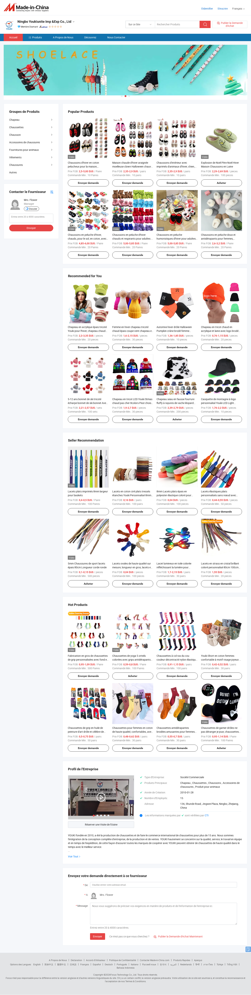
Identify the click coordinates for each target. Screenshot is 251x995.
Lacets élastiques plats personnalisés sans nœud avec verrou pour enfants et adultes (218, 495)
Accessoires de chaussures (24, 142)
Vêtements (15, 157)
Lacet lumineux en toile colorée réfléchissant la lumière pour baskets (174, 567)
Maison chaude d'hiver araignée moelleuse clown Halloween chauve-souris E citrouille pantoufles (132, 166)
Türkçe (220, 964)
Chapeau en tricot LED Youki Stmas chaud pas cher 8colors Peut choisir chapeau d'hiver (132, 403)
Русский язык (149, 964)
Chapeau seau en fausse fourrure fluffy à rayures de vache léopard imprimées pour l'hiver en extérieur (176, 403)
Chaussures (16, 165)
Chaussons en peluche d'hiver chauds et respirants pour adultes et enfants (132, 238)
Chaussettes (16, 127)
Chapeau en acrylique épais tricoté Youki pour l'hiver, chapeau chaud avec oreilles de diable (87, 330)
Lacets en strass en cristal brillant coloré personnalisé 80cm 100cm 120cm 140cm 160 (220, 567)
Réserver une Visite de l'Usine (101, 824)
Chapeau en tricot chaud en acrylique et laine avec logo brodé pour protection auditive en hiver (220, 330)
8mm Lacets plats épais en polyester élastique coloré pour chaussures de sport (174, 495)
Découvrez (90, 37)
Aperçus (198, 960)
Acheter (221, 182)
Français (84, 964)
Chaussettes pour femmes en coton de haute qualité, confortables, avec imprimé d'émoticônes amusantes (132, 731)
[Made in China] (27, 7)
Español (97, 964)
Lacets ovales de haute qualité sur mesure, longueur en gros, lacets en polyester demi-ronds (132, 567)
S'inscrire (223, 8)
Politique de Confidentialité (122, 960)
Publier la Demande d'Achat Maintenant (178, 936)
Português (122, 964)
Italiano (134, 964)
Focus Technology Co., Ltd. (123, 974)
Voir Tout (73, 856)
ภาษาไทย (208, 964)
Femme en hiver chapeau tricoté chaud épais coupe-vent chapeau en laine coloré (132, 330)
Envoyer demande (88, 182)
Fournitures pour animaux (24, 150)
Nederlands (186, 964)
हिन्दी (198, 964)
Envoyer (97, 936)
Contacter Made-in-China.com (154, 960)
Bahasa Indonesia (126, 967)
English (37, 964)
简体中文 (48, 964)
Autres (13, 172)
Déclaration (76, 960)
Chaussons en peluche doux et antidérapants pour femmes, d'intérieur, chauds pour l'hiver (218, 238)
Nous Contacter (116, 37)
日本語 (73, 964)
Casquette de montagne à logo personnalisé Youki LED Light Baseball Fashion (218, 403)
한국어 (163, 964)
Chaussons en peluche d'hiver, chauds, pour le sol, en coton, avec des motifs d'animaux (87, 238)
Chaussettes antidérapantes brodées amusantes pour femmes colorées (176, 731)
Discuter (33, 208)
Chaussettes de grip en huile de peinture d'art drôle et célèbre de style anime (86, 731)
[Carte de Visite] (51, 191)
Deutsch (109, 964)
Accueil (13, 37)
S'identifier (207, 8)
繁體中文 (61, 964)
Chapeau (14, 119)
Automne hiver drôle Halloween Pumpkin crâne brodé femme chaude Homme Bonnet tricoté (174, 330)
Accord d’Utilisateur (95, 960)
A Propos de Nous (63, 37)
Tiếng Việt (232, 964)
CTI (207, 815)
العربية (173, 964)
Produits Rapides (181, 960)
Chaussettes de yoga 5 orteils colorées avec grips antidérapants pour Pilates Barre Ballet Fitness (131, 659)
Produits (37, 37)
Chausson (15, 134)
